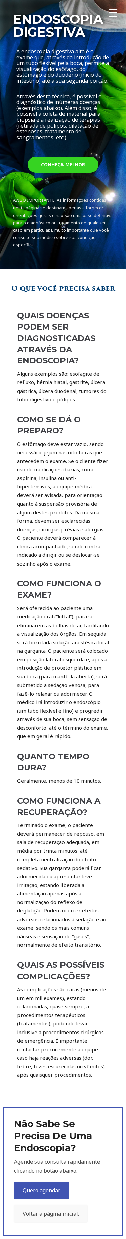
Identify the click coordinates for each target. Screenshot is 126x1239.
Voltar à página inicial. (51, 1213)
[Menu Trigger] (113, 12)
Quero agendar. (41, 1190)
